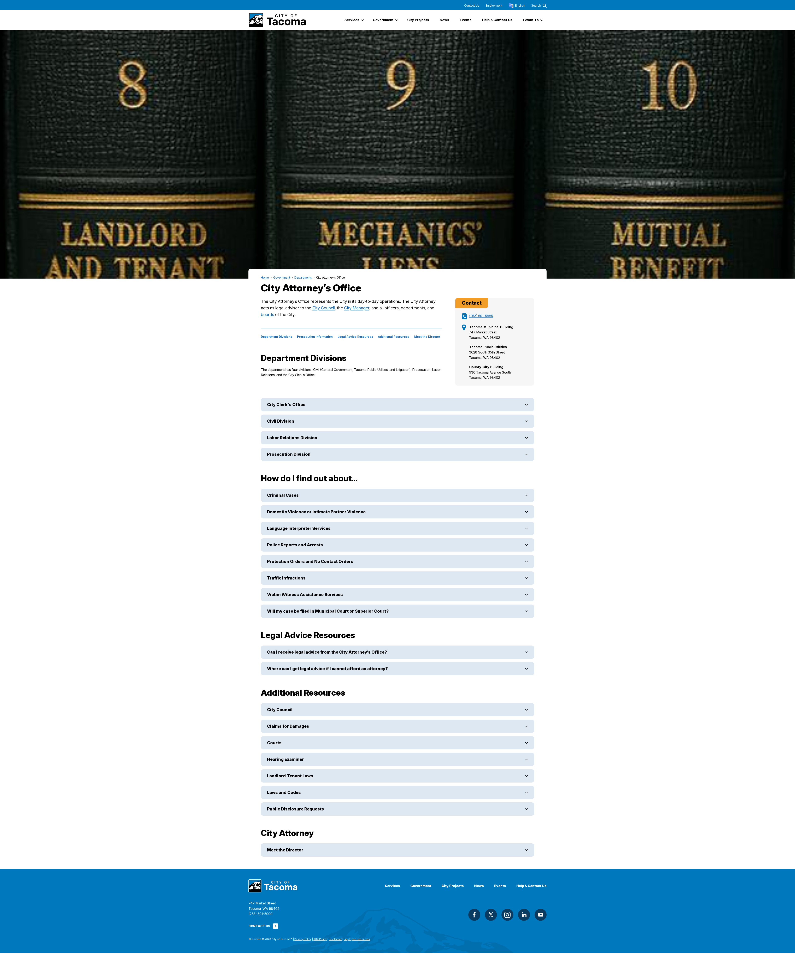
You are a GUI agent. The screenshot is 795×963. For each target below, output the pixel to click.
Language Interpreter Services (299, 528)
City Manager (356, 307)
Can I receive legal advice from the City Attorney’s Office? (327, 652)
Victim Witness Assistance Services (305, 594)
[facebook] (474, 915)
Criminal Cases (283, 495)
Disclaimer (335, 939)
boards (267, 314)
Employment (494, 5)
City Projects (453, 886)
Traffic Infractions (286, 578)
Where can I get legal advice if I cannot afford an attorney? (327, 668)
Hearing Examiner (285, 759)
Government (420, 886)
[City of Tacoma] (277, 20)
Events (500, 886)
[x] (491, 915)
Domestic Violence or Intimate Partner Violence (316, 511)
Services (392, 886)
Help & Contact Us (531, 886)
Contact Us (471, 5)
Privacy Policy (302, 939)
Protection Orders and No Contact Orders (310, 561)
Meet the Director (427, 336)
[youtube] (541, 915)
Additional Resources (393, 336)
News (479, 886)
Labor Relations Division (292, 437)
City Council (323, 307)
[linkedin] (524, 915)
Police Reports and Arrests (295, 544)
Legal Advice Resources (355, 336)
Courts (274, 742)
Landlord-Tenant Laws (290, 775)
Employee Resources (357, 939)
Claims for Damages (288, 726)
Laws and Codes (284, 792)
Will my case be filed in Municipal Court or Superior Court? (328, 611)
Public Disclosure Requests (295, 809)
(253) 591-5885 (481, 316)
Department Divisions (276, 336)
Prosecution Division (289, 454)
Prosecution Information (315, 336)
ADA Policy (320, 939)
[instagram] (507, 915)
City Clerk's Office (286, 404)
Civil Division (280, 421)
